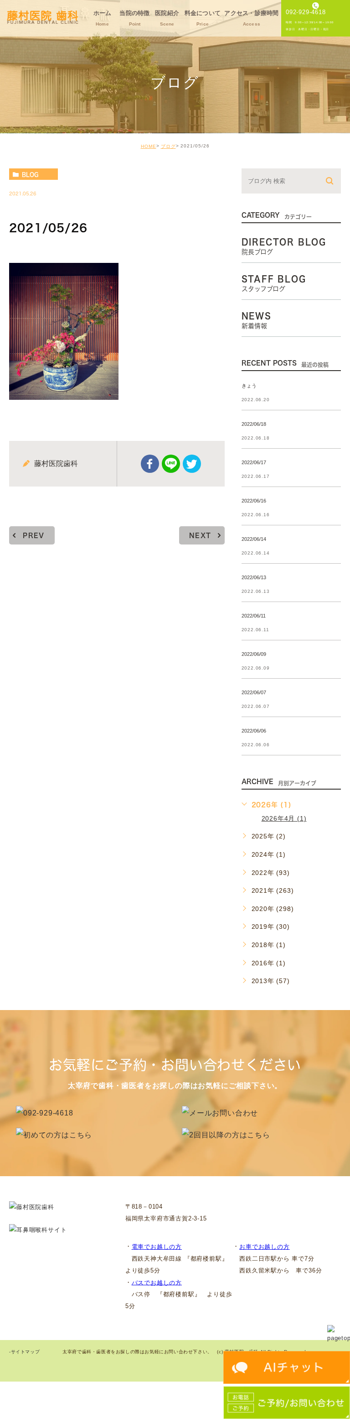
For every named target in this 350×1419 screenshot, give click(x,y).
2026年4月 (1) (284, 818)
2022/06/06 (254, 730)
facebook (150, 464)
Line (171, 464)
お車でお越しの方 (264, 1246)
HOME (148, 146)
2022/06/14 (254, 539)
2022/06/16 (254, 500)
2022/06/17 (254, 462)
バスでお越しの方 (157, 1282)
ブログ (168, 146)
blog (30, 174)
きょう (249, 385)
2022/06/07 (254, 692)
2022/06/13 (254, 577)
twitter (192, 464)
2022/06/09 (254, 654)
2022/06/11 (254, 615)
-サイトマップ (24, 1352)
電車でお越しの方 (157, 1246)
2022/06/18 (254, 424)
